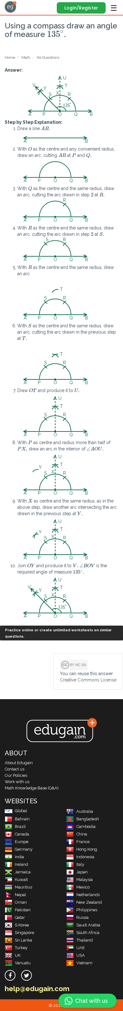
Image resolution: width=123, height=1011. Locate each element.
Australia (84, 811)
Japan (82, 872)
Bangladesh (87, 819)
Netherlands (88, 894)
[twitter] (26, 975)
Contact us (14, 769)
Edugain (10, 7)
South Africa (87, 932)
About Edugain (19, 762)
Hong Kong (86, 849)
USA (80, 955)
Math (25, 57)
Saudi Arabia (88, 925)
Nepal (20, 894)
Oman (21, 902)
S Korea (22, 925)
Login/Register (81, 8)
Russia (82, 917)
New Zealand (89, 902)
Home (10, 57)
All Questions (48, 57)
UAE (80, 947)
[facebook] (10, 975)
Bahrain (22, 819)
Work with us (17, 781)
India (19, 856)
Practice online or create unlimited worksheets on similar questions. (58, 633)
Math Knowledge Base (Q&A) (32, 788)
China (81, 834)
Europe (21, 841)
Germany (23, 849)
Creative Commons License (88, 679)
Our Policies (16, 775)
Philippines (86, 909)
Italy (80, 864)
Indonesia (85, 856)
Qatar (20, 917)
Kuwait (21, 879)
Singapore (24, 932)
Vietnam (84, 962)
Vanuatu (23, 962)
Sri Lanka (23, 940)
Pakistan (23, 909)
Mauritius (23, 887)
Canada (22, 834)
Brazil (20, 826)
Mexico (83, 887)
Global (21, 810)
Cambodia (86, 826)
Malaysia (84, 879)
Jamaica (23, 872)
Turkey (21, 947)
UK (17, 955)
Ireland (21, 864)
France (83, 841)
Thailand (84, 940)
